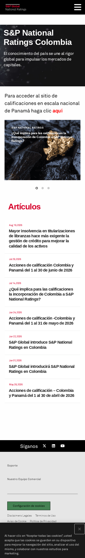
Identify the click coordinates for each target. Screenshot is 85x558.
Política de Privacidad (43, 521)
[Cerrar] (80, 529)
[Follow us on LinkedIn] (54, 446)
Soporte (12, 465)
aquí (57, 111)
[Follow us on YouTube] (63, 446)
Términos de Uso (45, 515)
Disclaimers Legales (19, 515)
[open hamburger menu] (77, 7)
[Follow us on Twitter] (45, 446)
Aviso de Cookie (16, 521)
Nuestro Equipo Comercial (24, 479)
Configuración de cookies (29, 505)
